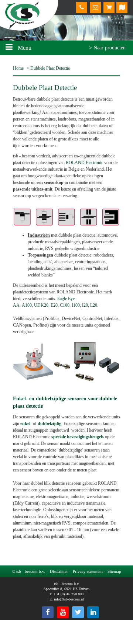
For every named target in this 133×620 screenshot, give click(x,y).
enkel (25, 423)
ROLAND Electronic (84, 162)
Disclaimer (59, 571)
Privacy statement (88, 571)
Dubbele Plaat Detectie (50, 68)
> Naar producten (107, 47)
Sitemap (114, 571)
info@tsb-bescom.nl (69, 599)
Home (18, 68)
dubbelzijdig (49, 423)
